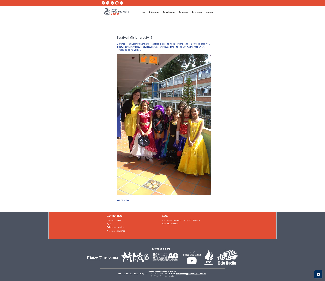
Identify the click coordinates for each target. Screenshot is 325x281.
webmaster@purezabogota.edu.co (191, 274)
